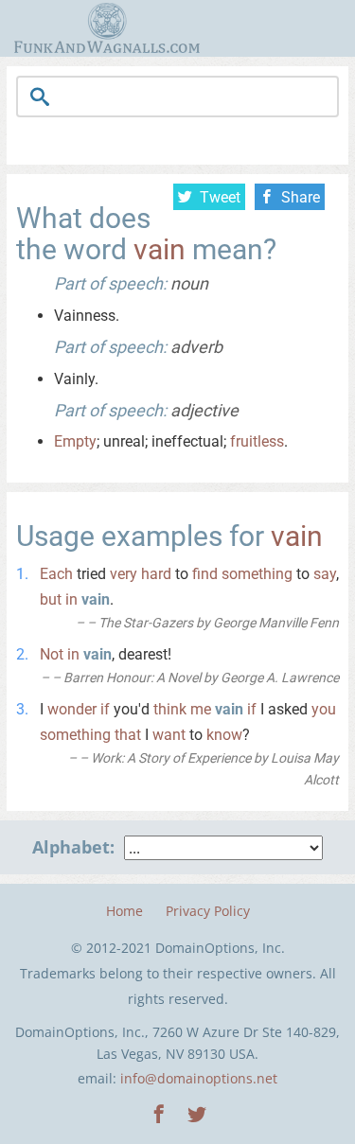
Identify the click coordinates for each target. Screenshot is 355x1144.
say (324, 574)
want (169, 735)
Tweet (220, 197)
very (123, 574)
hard (156, 574)
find (205, 574)
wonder (72, 709)
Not (51, 654)
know (224, 735)
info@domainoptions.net (198, 1078)
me (200, 709)
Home (124, 911)
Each (56, 574)
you (323, 709)
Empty (75, 441)
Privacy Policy (208, 911)
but (51, 599)
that (128, 735)
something (257, 574)
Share (300, 197)
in (71, 599)
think (169, 709)
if (105, 709)
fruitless (257, 441)
